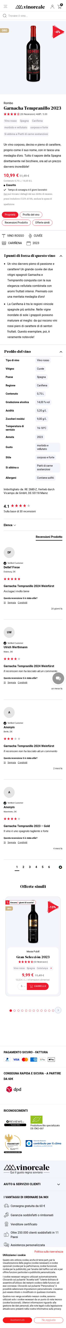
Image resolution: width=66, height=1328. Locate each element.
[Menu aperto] (5, 6)
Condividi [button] (22, 602)
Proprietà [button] (10, 215)
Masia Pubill (33, 951)
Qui (5, 194)
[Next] (58, 1010)
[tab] (49, 537)
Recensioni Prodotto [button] (16, 223)
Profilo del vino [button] (31, 215)
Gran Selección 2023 (33, 957)
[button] (59, 7)
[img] (33, 114)
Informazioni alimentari (38, 980)
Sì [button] (5, 602)
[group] (33, 506)
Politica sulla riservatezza (48, 1252)
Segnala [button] (12, 602)
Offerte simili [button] (42, 223)
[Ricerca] (4, 16)
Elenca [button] (8, 525)
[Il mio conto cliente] (52, 7)
